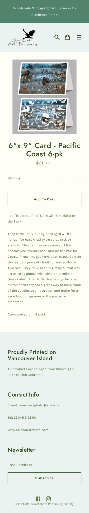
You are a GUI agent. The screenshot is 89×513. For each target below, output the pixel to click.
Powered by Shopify (61, 504)
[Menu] (79, 37)
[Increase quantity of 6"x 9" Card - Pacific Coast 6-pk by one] (80, 178)
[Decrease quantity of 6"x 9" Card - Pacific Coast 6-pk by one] (60, 178)
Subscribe (44, 478)
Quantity (14, 178)
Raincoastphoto (36, 504)
